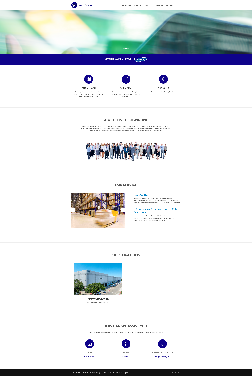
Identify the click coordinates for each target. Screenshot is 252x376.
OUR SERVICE (148, 5)
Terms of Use (107, 373)
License (117, 373)
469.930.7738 (126, 356)
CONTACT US (170, 5)
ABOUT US (137, 5)
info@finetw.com (89, 356)
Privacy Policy (95, 373)
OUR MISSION (126, 5)
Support (126, 373)
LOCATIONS (159, 5)
